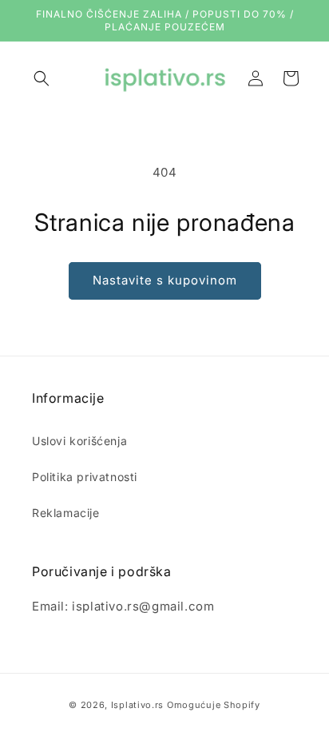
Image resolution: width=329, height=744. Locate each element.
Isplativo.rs (137, 704)
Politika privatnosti (84, 476)
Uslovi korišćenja (79, 441)
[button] (41, 78)
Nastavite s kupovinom (165, 280)
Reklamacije (66, 512)
